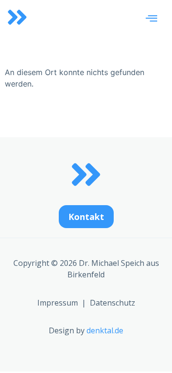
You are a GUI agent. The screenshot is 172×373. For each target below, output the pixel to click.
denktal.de (104, 330)
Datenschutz (112, 302)
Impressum (57, 302)
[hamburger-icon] (151, 18)
